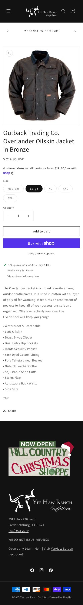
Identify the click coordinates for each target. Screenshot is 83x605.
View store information (23, 276)
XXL (68, 189)
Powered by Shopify (60, 597)
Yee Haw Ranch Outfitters (34, 597)
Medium (16, 189)
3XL (12, 199)
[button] (8, 11)
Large (34, 189)
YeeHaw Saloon (62, 548)
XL (53, 189)
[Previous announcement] (8, 31)
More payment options (42, 253)
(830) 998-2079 (19, 531)
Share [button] (12, 411)
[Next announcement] (75, 31)
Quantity (8, 207)
